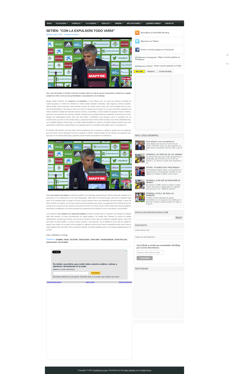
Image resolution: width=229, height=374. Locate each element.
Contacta (169, 23)
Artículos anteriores (125, 282)
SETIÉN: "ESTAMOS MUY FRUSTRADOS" (163, 168)
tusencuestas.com (142, 230)
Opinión (119, 23)
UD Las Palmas (63, 242)
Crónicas (77, 23)
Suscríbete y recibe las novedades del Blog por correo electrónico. (158, 246)
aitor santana (129, 370)
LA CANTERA (92, 23)
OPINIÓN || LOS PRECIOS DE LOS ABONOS (164, 155)
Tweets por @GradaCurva (145, 237)
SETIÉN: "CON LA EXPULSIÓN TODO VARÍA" (80, 30)
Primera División (84, 239)
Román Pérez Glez (121, 239)
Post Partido (74, 239)
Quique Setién (95, 239)
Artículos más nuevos (54, 282)
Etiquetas (151, 71)
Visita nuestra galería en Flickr (167, 66)
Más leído (139, 71)
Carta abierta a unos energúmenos (160, 142)
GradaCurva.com (100, 370)
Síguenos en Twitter (150, 41)
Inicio (49, 23)
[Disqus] (89, 323)
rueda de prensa (51, 242)
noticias (66, 239)
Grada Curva (145, 370)
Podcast (106, 23)
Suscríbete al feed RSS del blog (155, 33)
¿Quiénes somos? (153, 23)
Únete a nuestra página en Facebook (157, 50)
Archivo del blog (165, 71)
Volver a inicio (90, 282)
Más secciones (134, 23)
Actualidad (62, 23)
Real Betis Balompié (107, 239)
